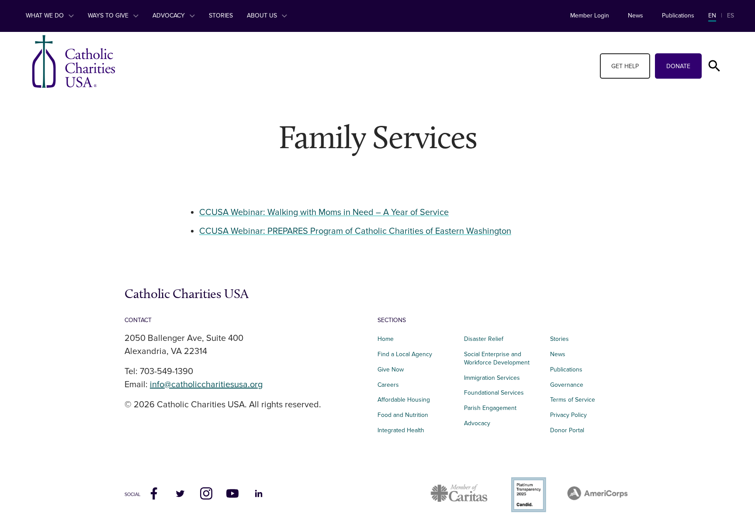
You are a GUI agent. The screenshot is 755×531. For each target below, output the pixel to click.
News (635, 15)
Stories (221, 15)
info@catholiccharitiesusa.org (206, 384)
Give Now (391, 369)
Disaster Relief (483, 339)
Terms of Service (572, 399)
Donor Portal (567, 430)
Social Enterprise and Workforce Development (499, 358)
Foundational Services (494, 392)
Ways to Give (109, 15)
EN (712, 15)
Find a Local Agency (405, 354)
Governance (566, 385)
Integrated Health (401, 430)
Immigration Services (492, 378)
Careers (388, 385)
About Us (263, 15)
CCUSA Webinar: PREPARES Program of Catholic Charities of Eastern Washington (355, 231)
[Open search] (714, 66)
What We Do (46, 15)
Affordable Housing (404, 399)
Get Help (625, 66)
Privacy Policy (568, 415)
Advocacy (169, 15)
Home (386, 339)
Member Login (589, 15)
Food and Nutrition (403, 415)
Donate (678, 66)
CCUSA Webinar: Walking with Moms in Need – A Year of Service (324, 212)
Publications (678, 15)
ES (730, 15)
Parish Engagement (490, 408)
